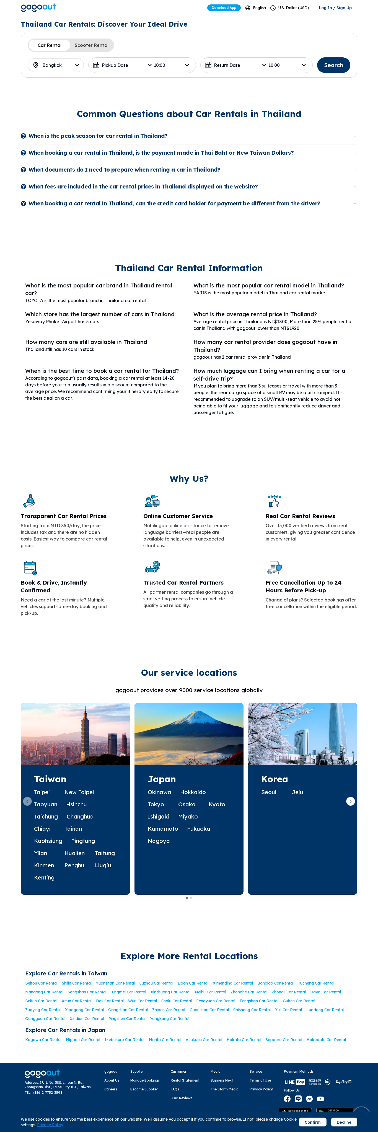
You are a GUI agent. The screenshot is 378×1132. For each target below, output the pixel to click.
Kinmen (44, 865)
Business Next (222, 1080)
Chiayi (42, 828)
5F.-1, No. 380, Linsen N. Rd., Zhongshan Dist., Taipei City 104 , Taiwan (58, 1084)
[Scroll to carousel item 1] (187, 898)
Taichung (46, 816)
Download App (224, 8)
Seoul (268, 792)
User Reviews (181, 1098)
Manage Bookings (145, 1080)
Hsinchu (76, 804)
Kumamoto (163, 828)
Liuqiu (103, 865)
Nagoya (159, 840)
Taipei (42, 792)
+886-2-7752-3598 (47, 1092)
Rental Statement (185, 1080)
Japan (162, 778)
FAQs (175, 1089)
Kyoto (217, 804)
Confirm (313, 1122)
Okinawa (159, 792)
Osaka (187, 804)
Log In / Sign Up (335, 7)
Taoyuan (45, 804)
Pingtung (83, 840)
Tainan (73, 828)
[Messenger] (309, 1099)
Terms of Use (260, 1080)
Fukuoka (198, 828)
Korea (274, 778)
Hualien (74, 853)
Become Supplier (144, 1089)
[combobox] (255, 8)
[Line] (298, 1099)
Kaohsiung (48, 840)
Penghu (74, 865)
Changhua (80, 816)
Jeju (297, 792)
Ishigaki (158, 816)
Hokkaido (193, 792)
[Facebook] (287, 1099)
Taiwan (50, 778)
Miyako (188, 816)
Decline (344, 1122)
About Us (111, 1080)
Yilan (40, 853)
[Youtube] (320, 1099)
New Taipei (79, 792)
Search (333, 65)
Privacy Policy (261, 1089)
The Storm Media (225, 1089)
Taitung (105, 853)
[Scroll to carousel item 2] (191, 898)
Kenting (44, 877)
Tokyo (156, 804)
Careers (110, 1089)
